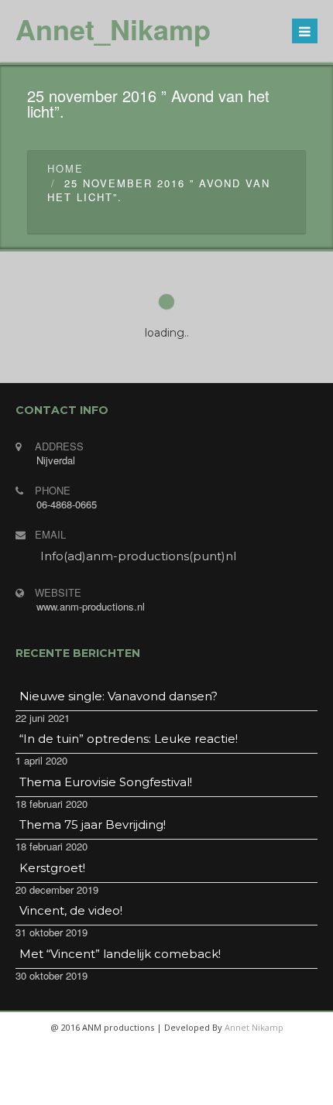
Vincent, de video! (70, 910)
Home (65, 168)
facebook (109, 1089)
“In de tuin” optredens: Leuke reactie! (128, 738)
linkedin (220, 1089)
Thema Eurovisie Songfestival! (105, 782)
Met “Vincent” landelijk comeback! (120, 953)
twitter (146, 1089)
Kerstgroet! (52, 867)
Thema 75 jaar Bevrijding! (92, 824)
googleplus (183, 1089)
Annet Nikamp (254, 1027)
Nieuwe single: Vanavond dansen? (118, 696)
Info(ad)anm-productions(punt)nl (138, 556)
